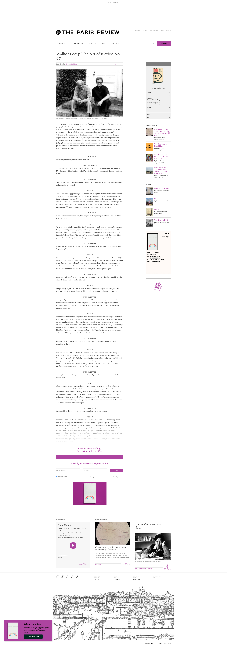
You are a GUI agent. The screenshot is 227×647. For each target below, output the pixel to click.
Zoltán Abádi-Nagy (71, 64)
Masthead (136, 576)
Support (96, 578)
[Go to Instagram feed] (57, 577)
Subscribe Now (33, 636)
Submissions (117, 579)
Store (162, 31)
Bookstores (136, 579)
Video (154, 578)
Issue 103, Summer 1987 (116, 64)
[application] (73, 554)
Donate (144, 31)
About (114, 43)
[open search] (153, 43)
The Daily (59, 43)
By (136, 527)
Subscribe (164, 43)
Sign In (168, 31)
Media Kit (116, 578)
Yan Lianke (138, 529)
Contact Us (97, 579)
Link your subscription (89, 477)
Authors (92, 43)
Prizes (135, 578)
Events (137, 31)
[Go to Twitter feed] (67, 577)
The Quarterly (76, 43)
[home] (87, 33)
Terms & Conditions (165, 643)
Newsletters (154, 31)
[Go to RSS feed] (77, 577)
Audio (104, 43)
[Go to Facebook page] (62, 577)
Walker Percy (67, 54)
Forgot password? (118, 477)
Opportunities (157, 576)
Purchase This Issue (158, 88)
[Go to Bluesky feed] (72, 577)
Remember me (62, 477)
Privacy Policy (149, 643)
